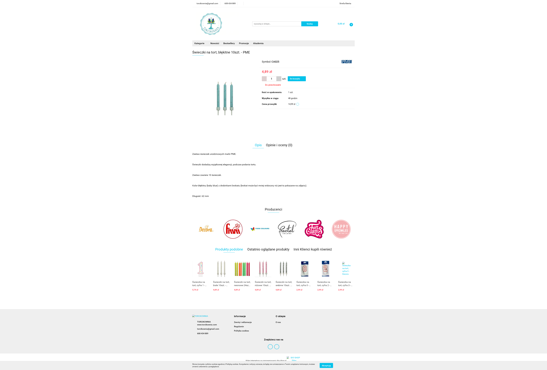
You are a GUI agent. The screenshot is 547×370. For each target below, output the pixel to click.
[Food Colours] (232, 229)
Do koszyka (295, 79)
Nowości (214, 43)
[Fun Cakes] (287, 229)
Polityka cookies (241, 331)
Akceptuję (326, 365)
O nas (278, 322)
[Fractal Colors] (260, 229)
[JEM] (341, 229)
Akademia (258, 43)
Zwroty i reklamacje (243, 322)
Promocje (244, 43)
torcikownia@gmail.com (208, 329)
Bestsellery (229, 43)
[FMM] (205, 229)
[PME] (347, 61)
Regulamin (239, 326)
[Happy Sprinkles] (314, 229)
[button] (240, 316)
